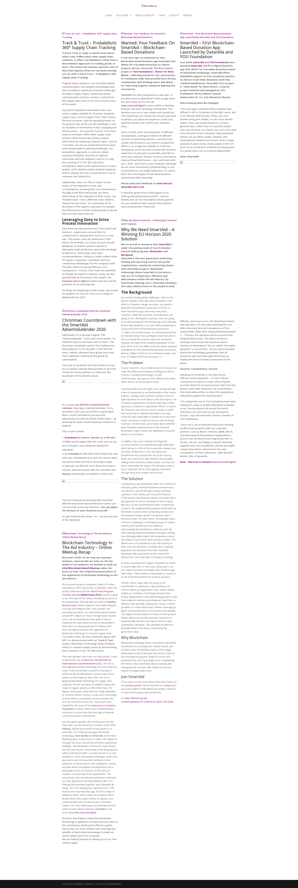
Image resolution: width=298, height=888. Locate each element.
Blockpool (127, 254)
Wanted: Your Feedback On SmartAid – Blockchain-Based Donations (148, 47)
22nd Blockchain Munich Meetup (80, 568)
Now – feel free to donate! (196, 461)
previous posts (133, 685)
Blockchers (156, 251)
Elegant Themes (84, 883)
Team (162, 15)
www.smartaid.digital (133, 105)
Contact (174, 15)
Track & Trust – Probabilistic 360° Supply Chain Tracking (89, 45)
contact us (168, 685)
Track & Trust (69, 83)
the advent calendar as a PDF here (90, 437)
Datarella (198, 62)
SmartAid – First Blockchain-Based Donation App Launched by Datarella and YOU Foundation (207, 49)
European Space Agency (75, 280)
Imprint (187, 15)
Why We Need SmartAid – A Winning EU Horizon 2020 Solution (147, 234)
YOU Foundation (142, 71)
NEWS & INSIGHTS (145, 15)
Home (108, 15)
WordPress (115, 883)
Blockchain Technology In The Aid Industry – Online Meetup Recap (87, 547)
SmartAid (100, 808)
